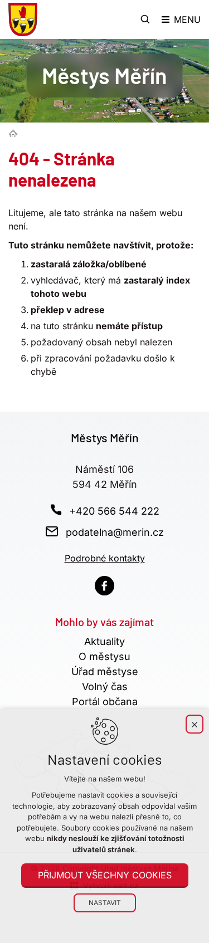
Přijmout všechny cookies (105, 875)
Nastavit (105, 902)
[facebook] (104, 585)
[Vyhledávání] (145, 19)
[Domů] (15, 132)
